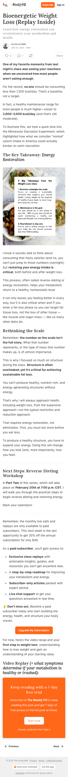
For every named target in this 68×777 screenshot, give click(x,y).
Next (56, 746)
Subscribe (47, 4)
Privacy (33, 760)
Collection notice (54, 760)
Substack (20, 773)
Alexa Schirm (18, 44)
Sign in (61, 4)
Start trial (34, 720)
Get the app (48, 766)
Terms (41, 760)
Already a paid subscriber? (34, 729)
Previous (13, 746)
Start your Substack (27, 766)
